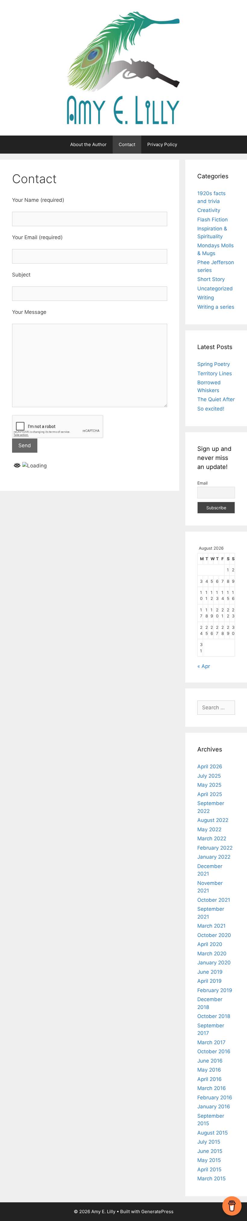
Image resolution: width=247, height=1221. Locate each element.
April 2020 (209, 944)
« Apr (203, 666)
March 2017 (211, 1042)
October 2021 (213, 900)
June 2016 (210, 1061)
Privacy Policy (162, 144)
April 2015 (209, 1169)
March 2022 (211, 838)
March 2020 (212, 954)
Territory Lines (214, 373)
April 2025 (209, 794)
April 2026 (209, 767)
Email (202, 483)
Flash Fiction (212, 220)
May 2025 (209, 785)
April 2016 (209, 1079)
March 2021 (211, 926)
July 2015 (208, 1142)
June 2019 (210, 972)
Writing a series (215, 307)
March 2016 (211, 1088)
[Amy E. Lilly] (123, 67)
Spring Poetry (213, 364)
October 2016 (213, 1051)
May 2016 (209, 1070)
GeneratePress (157, 1211)
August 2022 (212, 820)
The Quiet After (216, 399)
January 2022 (213, 857)
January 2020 (214, 963)
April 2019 (209, 981)
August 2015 (212, 1133)
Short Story (211, 279)
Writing (205, 298)
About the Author (88, 144)
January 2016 (213, 1107)
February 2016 (214, 1098)
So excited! (210, 409)
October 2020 (214, 935)
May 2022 (209, 829)
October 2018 (213, 1016)
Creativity (208, 210)
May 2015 (209, 1160)
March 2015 (211, 1179)
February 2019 (214, 990)
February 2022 (215, 848)
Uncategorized (215, 289)
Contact (127, 144)
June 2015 (209, 1151)
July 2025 (209, 776)
